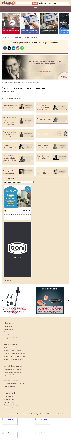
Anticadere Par (9, 408)
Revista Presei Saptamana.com (14, 359)
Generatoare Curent (11, 405)
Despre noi (7, 332)
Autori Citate (8, 329)
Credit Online (8, 396)
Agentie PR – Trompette (12, 375)
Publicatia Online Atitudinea (13, 348)
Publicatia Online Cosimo (12, 351)
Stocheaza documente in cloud (14, 383)
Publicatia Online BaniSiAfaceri (14, 353)
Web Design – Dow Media (12, 369)
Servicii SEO (8, 378)
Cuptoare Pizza (9, 402)
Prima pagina (8, 326)
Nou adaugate (8, 335)
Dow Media (21, 414)
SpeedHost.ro (62, 414)
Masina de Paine (9, 399)
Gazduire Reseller (10, 386)
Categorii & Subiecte (11, 338)
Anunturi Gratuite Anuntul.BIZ (14, 356)
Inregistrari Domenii (11, 381)
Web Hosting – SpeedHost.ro (13, 372)
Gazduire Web (44, 414)
